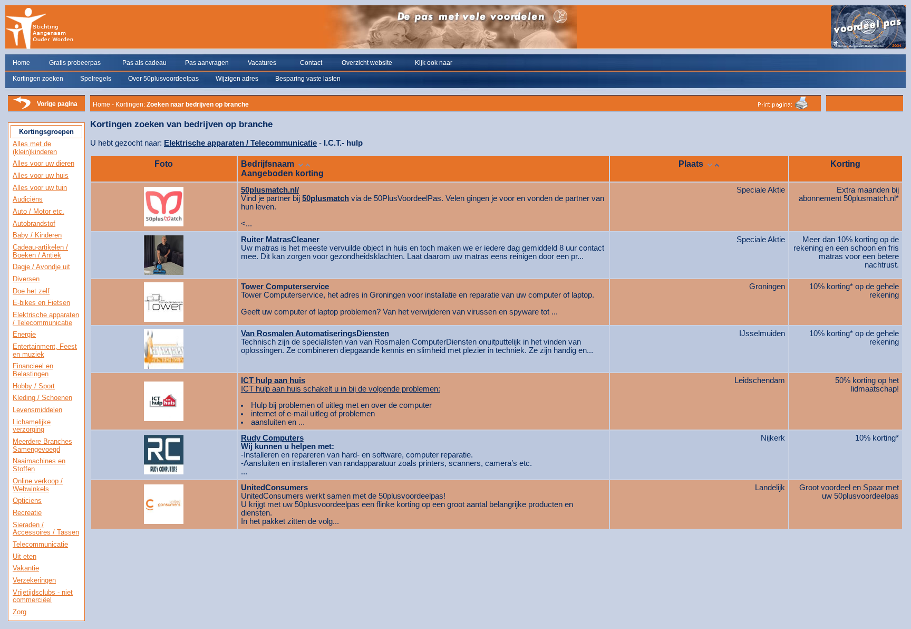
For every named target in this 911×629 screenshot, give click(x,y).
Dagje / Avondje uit (41, 267)
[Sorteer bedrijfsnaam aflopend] (300, 163)
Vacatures (262, 62)
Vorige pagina (57, 104)
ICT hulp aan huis (273, 380)
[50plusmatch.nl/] (163, 204)
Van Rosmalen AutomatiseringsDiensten (315, 333)
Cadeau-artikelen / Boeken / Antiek (40, 251)
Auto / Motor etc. (38, 211)
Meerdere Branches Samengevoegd (42, 445)
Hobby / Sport (34, 386)
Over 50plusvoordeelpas (163, 78)
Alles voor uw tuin (40, 188)
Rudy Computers (272, 438)
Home (21, 62)
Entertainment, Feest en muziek (45, 350)
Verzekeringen (34, 580)
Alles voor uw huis (41, 175)
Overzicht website (367, 62)
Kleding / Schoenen (42, 398)
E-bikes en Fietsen (41, 303)
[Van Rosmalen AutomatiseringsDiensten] (163, 346)
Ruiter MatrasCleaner (280, 239)
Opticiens (27, 500)
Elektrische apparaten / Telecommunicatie (46, 319)
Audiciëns (28, 199)
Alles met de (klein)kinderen (35, 148)
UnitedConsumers (274, 487)
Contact (311, 62)
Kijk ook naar (433, 62)
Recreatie (27, 513)
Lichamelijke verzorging (32, 426)
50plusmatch (325, 198)
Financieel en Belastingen (33, 370)
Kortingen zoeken (38, 78)
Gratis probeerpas (75, 62)
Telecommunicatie (40, 544)
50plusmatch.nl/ (270, 190)
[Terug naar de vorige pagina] (21, 108)
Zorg (19, 612)
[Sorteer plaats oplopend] (716, 163)
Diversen (26, 279)
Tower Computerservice (285, 286)
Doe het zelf (31, 291)
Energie (24, 334)
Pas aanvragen (207, 62)
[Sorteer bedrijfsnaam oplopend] (307, 163)
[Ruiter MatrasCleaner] (163, 252)
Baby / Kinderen (37, 235)
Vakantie (26, 568)
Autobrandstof (34, 223)
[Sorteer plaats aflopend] (710, 163)
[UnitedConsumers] (163, 502)
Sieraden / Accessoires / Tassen (46, 529)
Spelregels (95, 78)
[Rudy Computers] (163, 452)
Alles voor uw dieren (43, 163)
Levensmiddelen (37, 410)
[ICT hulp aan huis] (163, 398)
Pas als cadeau (144, 62)
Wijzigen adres (237, 78)
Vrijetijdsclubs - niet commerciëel (43, 596)
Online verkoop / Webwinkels (38, 485)
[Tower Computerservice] (163, 299)
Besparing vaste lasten (308, 78)
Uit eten (24, 556)
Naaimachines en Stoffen (39, 465)
